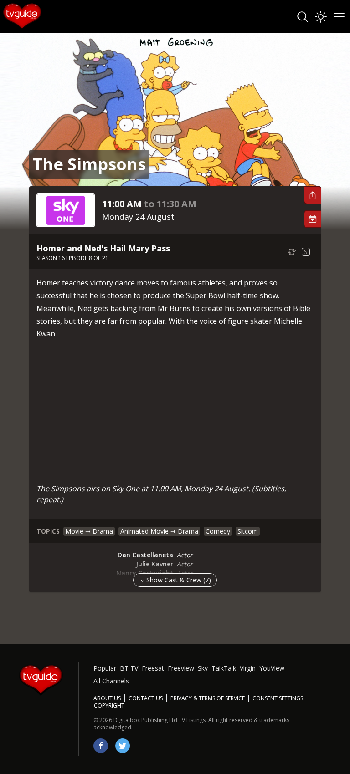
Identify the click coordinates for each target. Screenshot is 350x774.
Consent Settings (277, 698)
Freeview (181, 668)
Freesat (153, 668)
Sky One (125, 489)
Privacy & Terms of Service (207, 698)
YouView (271, 668)
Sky (203, 668)
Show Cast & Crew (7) (178, 579)
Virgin (248, 668)
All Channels (111, 681)
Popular (104, 668)
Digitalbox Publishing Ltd (145, 720)
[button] (312, 195)
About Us (107, 698)
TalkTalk (223, 668)
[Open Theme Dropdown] (321, 17)
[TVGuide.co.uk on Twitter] (122, 745)
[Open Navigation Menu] (339, 17)
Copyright (109, 705)
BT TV (129, 668)
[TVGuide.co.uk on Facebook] (100, 745)
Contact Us (146, 698)
